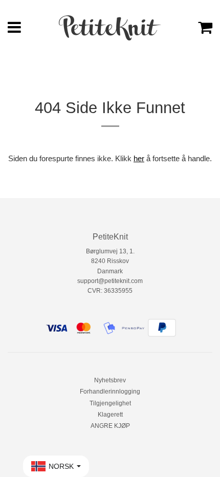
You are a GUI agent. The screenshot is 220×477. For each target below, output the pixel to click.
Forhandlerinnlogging (110, 391)
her (139, 158)
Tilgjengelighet (110, 403)
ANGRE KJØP (110, 425)
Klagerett (110, 414)
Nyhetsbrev (110, 380)
